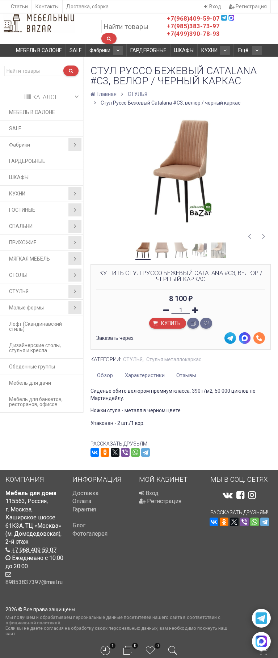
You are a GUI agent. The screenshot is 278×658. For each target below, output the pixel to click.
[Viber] (125, 452)
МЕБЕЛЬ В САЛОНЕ (39, 50)
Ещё (243, 50)
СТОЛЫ (18, 275)
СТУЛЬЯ (19, 291)
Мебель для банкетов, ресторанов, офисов (36, 401)
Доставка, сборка (87, 6)
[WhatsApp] (135, 452)
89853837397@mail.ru (34, 582)
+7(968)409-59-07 (193, 18)
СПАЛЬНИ (21, 226)
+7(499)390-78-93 (193, 33)
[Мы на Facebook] (240, 495)
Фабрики (99, 50)
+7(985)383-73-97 (193, 26)
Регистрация (251, 6)
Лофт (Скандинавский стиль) (35, 326)
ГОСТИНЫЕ (22, 210)
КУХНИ (209, 50)
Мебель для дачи (30, 383)
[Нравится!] (206, 323)
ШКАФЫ (184, 50)
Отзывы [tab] (186, 375)
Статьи (19, 6)
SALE (76, 50)
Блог (78, 525)
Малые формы (26, 308)
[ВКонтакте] (94, 452)
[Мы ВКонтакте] (228, 495)
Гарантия (84, 509)
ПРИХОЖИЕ (23, 242)
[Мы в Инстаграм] (252, 495)
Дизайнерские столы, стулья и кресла (35, 347)
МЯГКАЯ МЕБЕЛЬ (29, 259)
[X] (115, 452)
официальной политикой (32, 622)
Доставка (85, 493)
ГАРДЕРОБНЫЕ (148, 50)
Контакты (47, 6)
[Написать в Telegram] (261, 618)
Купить (170, 323)
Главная (106, 94)
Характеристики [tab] (145, 375)
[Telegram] (145, 452)
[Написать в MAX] (261, 641)
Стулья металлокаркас (173, 359)
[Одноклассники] (105, 452)
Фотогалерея (90, 533)
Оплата (81, 501)
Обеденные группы (32, 367)
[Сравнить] (193, 323)
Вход (214, 6)
